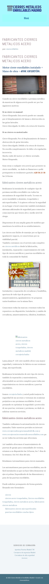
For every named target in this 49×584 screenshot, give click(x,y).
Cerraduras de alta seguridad (24, 555)
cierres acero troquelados (16, 498)
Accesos (24, 558)
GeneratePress (24, 580)
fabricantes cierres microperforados (20, 508)
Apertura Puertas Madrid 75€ (24, 550)
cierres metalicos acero (24, 501)
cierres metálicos (12, 246)
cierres (8, 494)
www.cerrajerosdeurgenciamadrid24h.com (20, 431)
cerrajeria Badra (15, 394)
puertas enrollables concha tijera (19, 512)
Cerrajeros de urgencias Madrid (24, 552)
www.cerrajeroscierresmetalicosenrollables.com (23, 434)
